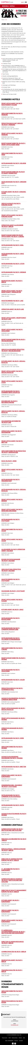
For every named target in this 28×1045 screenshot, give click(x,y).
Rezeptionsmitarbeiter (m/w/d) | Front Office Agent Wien (13, 144)
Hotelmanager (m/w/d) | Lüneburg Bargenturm (10, 628)
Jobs (24, 1037)
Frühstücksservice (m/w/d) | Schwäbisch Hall (12, 689)
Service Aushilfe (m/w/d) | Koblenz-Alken (11, 204)
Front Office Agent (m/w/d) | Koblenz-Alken (12, 215)
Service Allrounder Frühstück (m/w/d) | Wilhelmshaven (12, 350)
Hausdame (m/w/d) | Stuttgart (13, 591)
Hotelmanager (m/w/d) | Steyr (12, 263)
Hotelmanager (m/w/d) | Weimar (13, 272)
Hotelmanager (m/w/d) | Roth (12, 805)
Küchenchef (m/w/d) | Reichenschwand (9, 401)
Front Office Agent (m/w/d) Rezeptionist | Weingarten (11, 291)
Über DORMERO (9, 1040)
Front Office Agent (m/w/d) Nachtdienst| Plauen (11, 104)
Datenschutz (15, 1037)
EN (23, 2)
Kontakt (21, 1040)
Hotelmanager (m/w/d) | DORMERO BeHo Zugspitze (10, 391)
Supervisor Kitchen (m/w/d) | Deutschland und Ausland (12, 829)
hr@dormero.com (14, 1024)
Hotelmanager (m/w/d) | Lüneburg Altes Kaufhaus (11, 795)
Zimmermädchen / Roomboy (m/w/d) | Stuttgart (11, 785)
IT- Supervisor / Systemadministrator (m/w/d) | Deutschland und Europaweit (13, 932)
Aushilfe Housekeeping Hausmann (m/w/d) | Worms (12, 757)
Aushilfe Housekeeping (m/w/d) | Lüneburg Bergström (13, 699)
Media (20, 1037)
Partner (16, 1040)
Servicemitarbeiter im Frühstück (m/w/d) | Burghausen (13, 451)
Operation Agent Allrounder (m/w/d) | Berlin (12, 225)
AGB (9, 1037)
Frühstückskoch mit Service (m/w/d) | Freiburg (12, 124)
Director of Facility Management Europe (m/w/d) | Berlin (13, 891)
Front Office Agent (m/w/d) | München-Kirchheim (12, 510)
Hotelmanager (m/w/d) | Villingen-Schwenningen (10, 638)
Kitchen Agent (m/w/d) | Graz (12, 609)
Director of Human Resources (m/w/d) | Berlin (12, 942)
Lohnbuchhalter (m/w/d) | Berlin (13, 951)
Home (3, 19)
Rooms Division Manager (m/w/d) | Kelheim (10, 560)
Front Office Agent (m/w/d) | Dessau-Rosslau (12, 371)
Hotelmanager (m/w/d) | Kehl (12, 245)
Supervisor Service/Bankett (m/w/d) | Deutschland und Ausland (11, 880)
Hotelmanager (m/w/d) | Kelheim (13, 163)
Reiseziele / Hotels (14, 6)
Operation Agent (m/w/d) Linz (12, 309)
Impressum (4, 1037)
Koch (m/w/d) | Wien (8, 461)
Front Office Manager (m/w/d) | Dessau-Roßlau (13, 709)
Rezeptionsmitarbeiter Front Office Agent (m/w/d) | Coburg (12, 235)
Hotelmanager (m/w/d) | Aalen (13, 679)
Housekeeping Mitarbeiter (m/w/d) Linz (11, 421)
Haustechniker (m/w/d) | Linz (12, 300)
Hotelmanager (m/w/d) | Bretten (13, 766)
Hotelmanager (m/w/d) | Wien (12, 738)
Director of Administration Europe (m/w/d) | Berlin (11, 859)
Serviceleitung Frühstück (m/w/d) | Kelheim (11, 570)
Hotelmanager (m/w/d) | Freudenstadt (10, 480)
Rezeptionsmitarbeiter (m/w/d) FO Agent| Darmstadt (13, 172)
